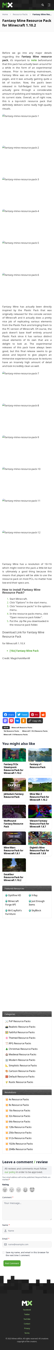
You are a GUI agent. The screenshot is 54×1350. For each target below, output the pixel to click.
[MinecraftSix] (7, 5)
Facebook (27, 1310)
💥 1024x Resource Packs (19, 1143)
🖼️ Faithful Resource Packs (20, 1032)
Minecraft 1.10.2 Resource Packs (35, 731)
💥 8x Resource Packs (17, 1105)
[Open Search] (42, 5)
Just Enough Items (37, 903)
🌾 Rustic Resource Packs (19, 1082)
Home (5, 14)
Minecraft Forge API (12, 903)
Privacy (27, 1328)
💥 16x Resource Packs (17, 1110)
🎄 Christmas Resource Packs (21, 1049)
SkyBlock (36, 910)
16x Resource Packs (11, 731)
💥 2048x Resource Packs (19, 1149)
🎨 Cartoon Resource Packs (20, 1071)
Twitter (27, 1314)
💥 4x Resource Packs (17, 1099)
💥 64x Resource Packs (17, 1121)
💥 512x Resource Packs (18, 1138)
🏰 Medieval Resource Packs (20, 1054)
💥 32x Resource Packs (17, 1116)
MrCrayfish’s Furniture (13, 912)
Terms (27, 1333)
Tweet (24, 714)
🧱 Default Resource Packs (20, 1076)
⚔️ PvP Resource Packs (18, 1021)
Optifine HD (14, 895)
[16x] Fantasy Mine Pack (24, 650)
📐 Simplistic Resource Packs (21, 1065)
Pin (36, 714)
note (34, 60)
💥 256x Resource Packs (18, 1132)
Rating (5, 1184)
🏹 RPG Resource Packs (18, 1043)
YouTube (27, 1319)
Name (6, 1225)
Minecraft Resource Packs (22, 727)
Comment (7, 1197)
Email (5, 1238)
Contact (27, 1324)
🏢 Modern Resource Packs (20, 1060)
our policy (10, 1172)
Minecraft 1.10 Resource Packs (16, 734)
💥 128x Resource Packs (18, 1127)
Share (11, 714)
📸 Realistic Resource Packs (20, 1026)
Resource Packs (20, 14)
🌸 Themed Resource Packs (20, 1037)
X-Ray (34, 895)
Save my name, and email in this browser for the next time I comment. (27, 1254)
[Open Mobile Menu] (49, 5)
